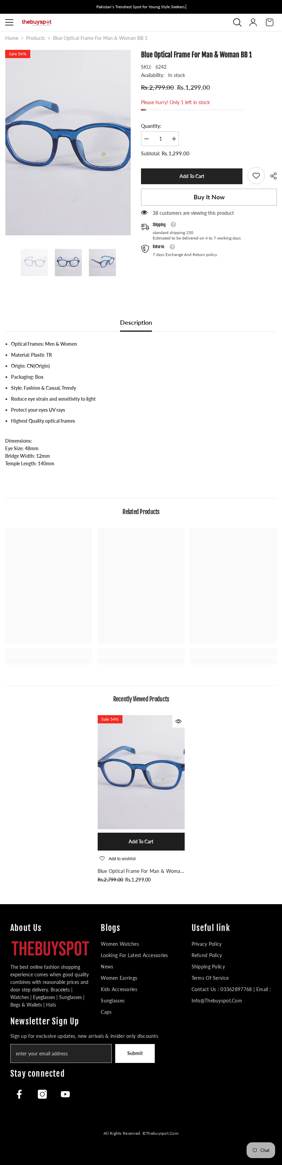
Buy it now (209, 197)
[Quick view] (178, 721)
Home (11, 38)
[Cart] (269, 22)
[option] (68, 142)
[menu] (9, 22)
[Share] (271, 176)
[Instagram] (42, 1094)
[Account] (253, 22)
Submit (135, 1053)
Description (136, 322)
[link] (256, 175)
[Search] (237, 22)
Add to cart (190, 176)
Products (35, 38)
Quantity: (151, 126)
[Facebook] (19, 1094)
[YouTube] (65, 1094)
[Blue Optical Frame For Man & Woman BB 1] (141, 772)
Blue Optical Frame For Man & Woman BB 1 (141, 871)
